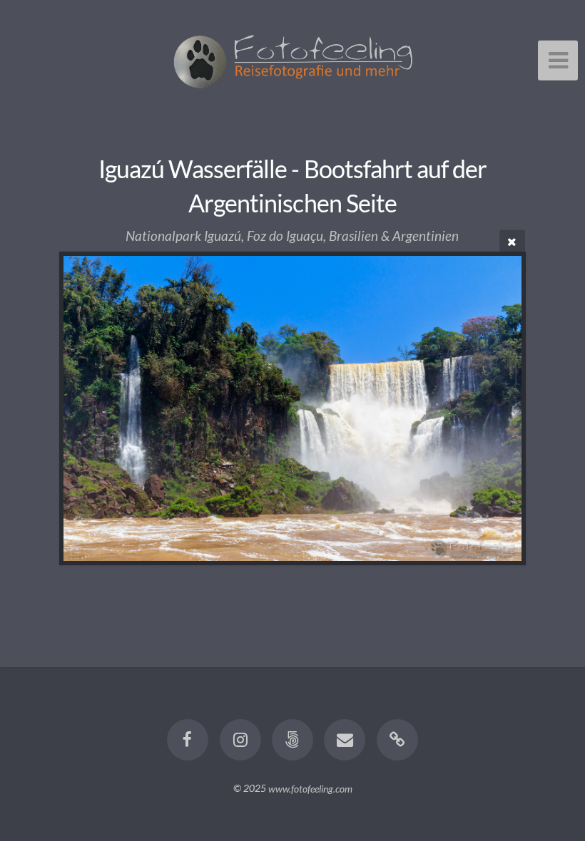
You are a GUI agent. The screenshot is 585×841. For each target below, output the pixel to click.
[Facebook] (187, 739)
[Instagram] (240, 739)
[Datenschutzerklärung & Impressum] (397, 739)
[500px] (292, 739)
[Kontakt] (345, 739)
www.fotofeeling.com (310, 788)
